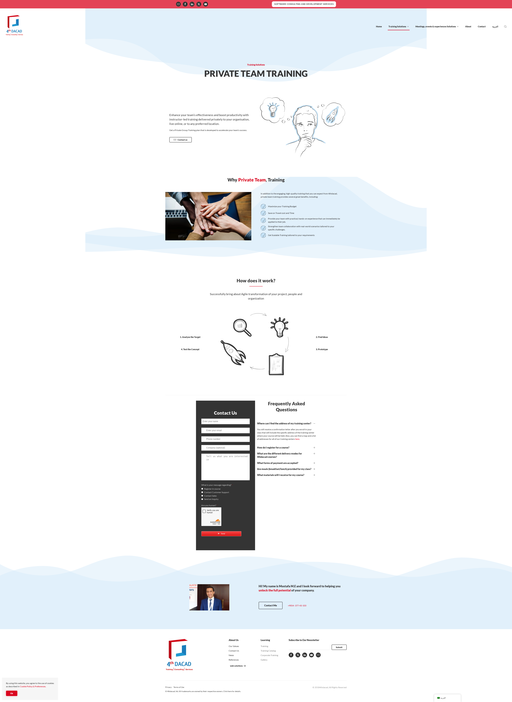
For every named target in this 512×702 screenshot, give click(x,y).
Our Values (234, 646)
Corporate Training (269, 655)
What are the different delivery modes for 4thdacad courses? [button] (279, 455)
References (234, 659)
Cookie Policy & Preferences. (33, 686)
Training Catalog (268, 650)
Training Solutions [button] (397, 26)
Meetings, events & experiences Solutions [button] (435, 26)
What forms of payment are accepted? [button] (277, 463)
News (231, 655)
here (297, 439)
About (468, 26)
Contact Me (270, 605)
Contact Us (234, 650)
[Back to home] (14, 26)
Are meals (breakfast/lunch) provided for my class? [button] (284, 469)
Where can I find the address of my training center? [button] (284, 423)
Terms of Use (178, 687)
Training (264, 646)
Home (379, 26)
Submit (339, 647)
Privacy (168, 687)
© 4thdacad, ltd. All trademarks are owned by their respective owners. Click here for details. (203, 691)
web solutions (236, 666)
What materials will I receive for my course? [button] (280, 475)
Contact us (182, 140)
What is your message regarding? (217, 485)
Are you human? (209, 505)
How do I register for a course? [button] (273, 447)
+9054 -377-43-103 (297, 605)
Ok (11, 693)
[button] (505, 26)
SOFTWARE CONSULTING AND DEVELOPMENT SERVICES (304, 4)
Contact (482, 26)
